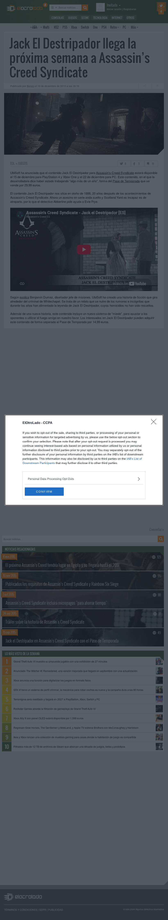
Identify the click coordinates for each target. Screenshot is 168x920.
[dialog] (84, 460)
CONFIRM (44, 491)
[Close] (155, 423)
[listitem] (84, 479)
